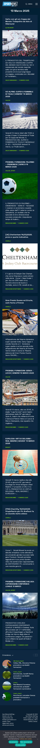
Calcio (7, 100)
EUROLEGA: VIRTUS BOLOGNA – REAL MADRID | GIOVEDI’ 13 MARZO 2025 (19, 441)
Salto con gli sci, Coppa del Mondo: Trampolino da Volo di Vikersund (18, 21)
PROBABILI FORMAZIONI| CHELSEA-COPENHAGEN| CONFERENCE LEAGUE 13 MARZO (19, 583)
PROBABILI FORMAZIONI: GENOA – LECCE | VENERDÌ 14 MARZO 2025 (19, 371)
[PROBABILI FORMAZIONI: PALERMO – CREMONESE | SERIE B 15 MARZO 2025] (20, 186)
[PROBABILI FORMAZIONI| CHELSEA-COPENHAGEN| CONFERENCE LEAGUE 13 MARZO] (20, 606)
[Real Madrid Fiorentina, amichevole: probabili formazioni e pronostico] (6, 685)
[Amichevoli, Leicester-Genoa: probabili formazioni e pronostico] (6, 696)
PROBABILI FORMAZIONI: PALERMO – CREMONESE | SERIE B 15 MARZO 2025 (19, 164)
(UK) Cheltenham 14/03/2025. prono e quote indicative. (18, 235)
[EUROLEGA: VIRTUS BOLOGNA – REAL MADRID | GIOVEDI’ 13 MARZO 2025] (20, 463)
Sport (13, 170)
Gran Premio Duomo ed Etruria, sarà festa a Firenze (19, 301)
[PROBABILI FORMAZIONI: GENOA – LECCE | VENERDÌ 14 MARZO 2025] (20, 392)
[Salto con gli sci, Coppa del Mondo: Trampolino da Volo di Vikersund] (20, 43)
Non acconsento (26, 742)
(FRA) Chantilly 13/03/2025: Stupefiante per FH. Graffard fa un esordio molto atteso (19, 511)
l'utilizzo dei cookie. (25, 739)
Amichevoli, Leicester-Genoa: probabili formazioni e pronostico (24, 697)
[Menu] (36, 4)
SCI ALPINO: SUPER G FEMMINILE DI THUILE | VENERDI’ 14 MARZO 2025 (19, 94)
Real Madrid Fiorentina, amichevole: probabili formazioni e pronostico (22, 687)
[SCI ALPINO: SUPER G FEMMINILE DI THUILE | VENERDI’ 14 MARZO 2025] (20, 116)
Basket (8, 447)
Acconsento (14, 742)
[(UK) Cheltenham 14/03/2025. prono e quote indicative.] (20, 256)
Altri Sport (9, 28)
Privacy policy (20, 745)
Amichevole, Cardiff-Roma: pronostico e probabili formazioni (23, 676)
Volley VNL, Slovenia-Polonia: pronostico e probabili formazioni (24, 665)
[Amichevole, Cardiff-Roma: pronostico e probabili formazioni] (6, 675)
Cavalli (8, 241)
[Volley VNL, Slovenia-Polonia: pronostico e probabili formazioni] (6, 664)
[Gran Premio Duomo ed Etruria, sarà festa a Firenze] (20, 322)
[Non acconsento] (37, 739)
